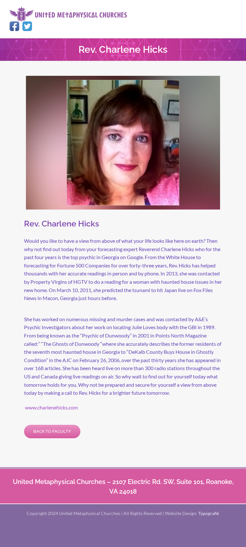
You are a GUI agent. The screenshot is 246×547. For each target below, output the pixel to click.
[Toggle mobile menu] (233, 9)
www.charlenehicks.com (51, 407)
